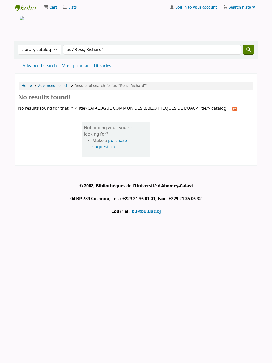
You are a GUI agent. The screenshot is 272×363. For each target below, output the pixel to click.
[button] (50, 7)
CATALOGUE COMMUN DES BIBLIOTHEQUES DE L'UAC (28, 7)
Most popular (75, 66)
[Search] (248, 50)
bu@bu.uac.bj (146, 211)
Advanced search (40, 66)
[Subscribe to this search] (234, 109)
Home (27, 85)
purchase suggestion (109, 143)
